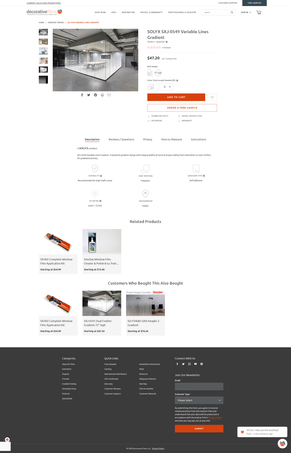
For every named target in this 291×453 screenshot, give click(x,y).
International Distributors (115, 374)
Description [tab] (92, 139)
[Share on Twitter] (88, 94)
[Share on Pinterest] (95, 94)
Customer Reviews (112, 388)
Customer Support (228, 3)
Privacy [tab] (147, 139)
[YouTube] (195, 364)
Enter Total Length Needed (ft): (161, 80)
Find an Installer (146, 388)
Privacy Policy (215, 417)
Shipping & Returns (147, 379)
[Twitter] (183, 364)
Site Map (143, 384)
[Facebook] (177, 364)
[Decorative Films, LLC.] (44, 12)
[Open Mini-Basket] (258, 12)
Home (41, 22)
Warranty (108, 384)
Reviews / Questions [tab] (121, 139)
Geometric (66, 369)
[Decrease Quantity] (159, 86)
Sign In (244, 12)
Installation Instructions (149, 364)
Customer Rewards (147, 393)
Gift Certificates (111, 379)
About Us (143, 374)
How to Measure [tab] (171, 139)
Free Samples (254, 3)
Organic (65, 374)
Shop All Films (68, 364)
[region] (43, 73)
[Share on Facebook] (82, 94)
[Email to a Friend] (108, 94)
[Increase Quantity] (170, 86)
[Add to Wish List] (212, 97)
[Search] (232, 12)
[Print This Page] (102, 94)
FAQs (141, 369)
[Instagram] (189, 364)
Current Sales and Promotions (44, 3)
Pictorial (66, 393)
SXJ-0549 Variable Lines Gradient (83, 22)
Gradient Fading (56, 22)
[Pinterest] (201, 364)
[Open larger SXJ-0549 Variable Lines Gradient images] (95, 60)
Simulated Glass (69, 388)
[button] (43, 32)
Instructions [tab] (198, 139)
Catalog (108, 369)
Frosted (65, 379)
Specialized (67, 398)
